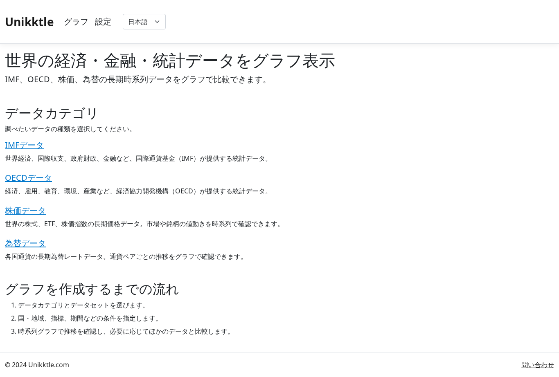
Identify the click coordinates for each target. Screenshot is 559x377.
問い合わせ (537, 364)
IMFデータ (24, 144)
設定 (103, 21)
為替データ (25, 243)
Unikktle (29, 21)
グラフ (76, 21)
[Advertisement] (405, 21)
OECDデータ (28, 177)
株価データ (25, 210)
